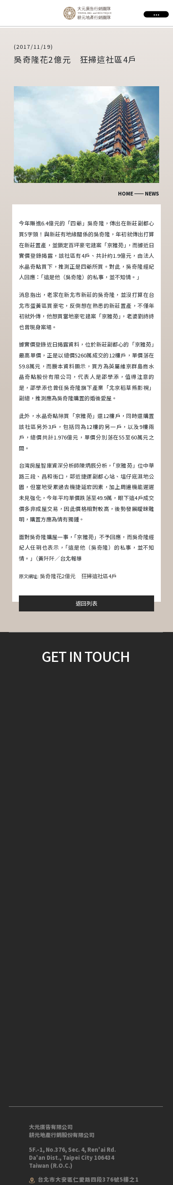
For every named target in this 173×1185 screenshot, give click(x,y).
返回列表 (86, 603)
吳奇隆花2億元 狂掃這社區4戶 (78, 576)
